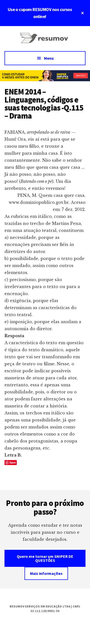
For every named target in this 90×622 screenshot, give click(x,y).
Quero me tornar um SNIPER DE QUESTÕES (45, 558)
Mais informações (46, 573)
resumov (45, 41)
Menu (49, 58)
